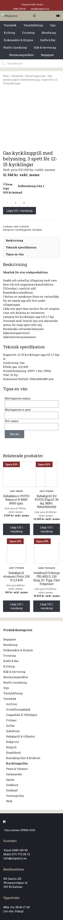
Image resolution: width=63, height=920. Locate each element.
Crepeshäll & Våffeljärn (21, 715)
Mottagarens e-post (18, 409)
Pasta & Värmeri (17, 769)
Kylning (9, 666)
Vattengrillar (15, 795)
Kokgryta (12, 742)
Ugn (6, 688)
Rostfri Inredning (15, 682)
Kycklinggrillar (35, 76)
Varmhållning (13, 693)
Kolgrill (11, 747)
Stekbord (12, 785)
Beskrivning (14, 240)
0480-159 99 (19, 8)
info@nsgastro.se (40, 8)
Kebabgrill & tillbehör (20, 736)
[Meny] (34, 16)
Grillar (10, 725)
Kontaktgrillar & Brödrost (23, 758)
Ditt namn (11, 421)
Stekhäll (12, 790)
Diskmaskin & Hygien (18, 650)
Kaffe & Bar (11, 661)
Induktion (13, 731)
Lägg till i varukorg (19, 210)
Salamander (14, 774)
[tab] (31, 240)
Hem (6, 76)
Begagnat (9, 639)
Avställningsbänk (18, 709)
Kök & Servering (14, 671)
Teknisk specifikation (21, 247)
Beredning (10, 644)
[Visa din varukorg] (58, 16)
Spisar (10, 779)
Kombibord (13, 752)
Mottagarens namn (17, 398)
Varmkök (17, 76)
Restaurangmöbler (15, 677)
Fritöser (11, 720)
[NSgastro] (10, 16)
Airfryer (11, 704)
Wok (9, 801)
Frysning (9, 655)
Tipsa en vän (15, 254)
